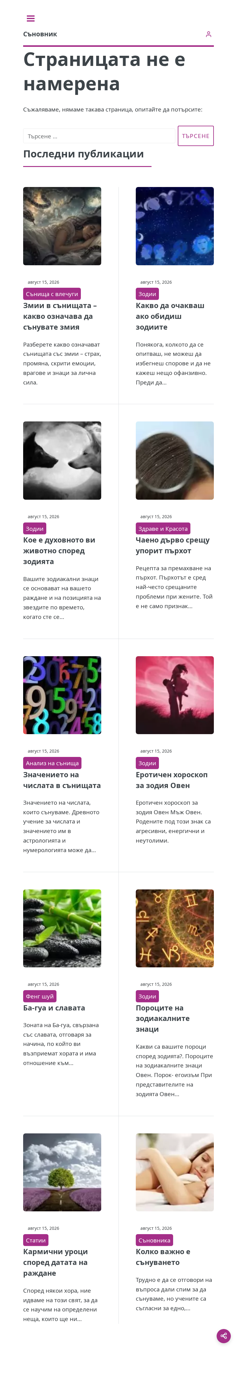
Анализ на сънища (52, 763)
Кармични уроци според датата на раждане (55, 1262)
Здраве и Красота (163, 528)
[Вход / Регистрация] (208, 34)
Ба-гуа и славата (54, 1008)
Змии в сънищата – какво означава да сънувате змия (60, 316)
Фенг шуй (40, 996)
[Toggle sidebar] (31, 18)
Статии (36, 1240)
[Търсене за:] (99, 136)
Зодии (147, 294)
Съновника (154, 1240)
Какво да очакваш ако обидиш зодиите (170, 316)
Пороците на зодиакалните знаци (163, 1018)
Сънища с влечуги (52, 294)
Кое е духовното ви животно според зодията (59, 550)
